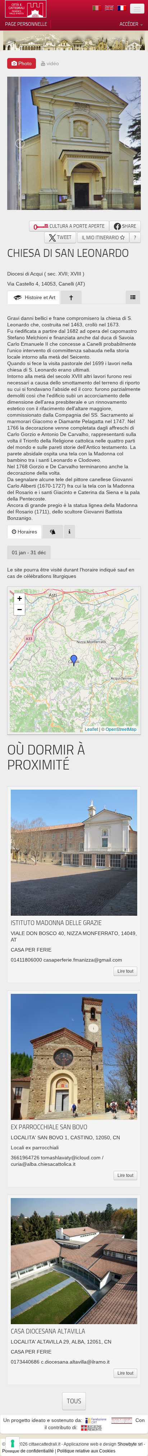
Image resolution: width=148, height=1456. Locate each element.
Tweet (63, 237)
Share (128, 226)
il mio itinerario (101, 237)
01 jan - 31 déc (29, 552)
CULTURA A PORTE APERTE (76, 226)
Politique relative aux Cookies (86, 1450)
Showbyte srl (130, 1444)
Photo (24, 63)
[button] (74, 660)
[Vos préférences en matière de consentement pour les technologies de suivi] (12, 1443)
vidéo (52, 63)
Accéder (129, 24)
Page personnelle (26, 24)
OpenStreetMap (121, 729)
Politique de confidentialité (28, 1450)
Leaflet (91, 729)
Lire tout (125, 971)
